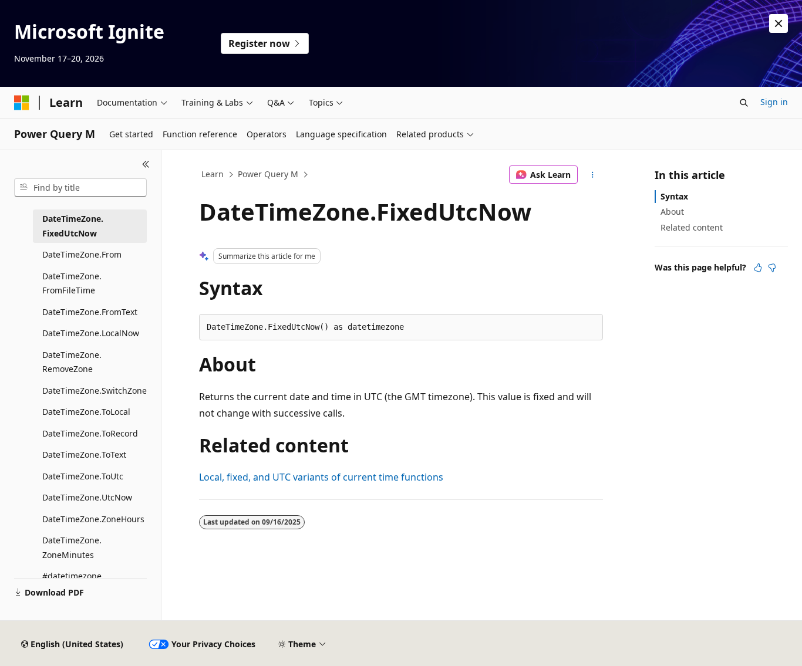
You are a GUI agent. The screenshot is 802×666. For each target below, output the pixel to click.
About (672, 211)
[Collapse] (146, 164)
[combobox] (80, 187)
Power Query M (268, 174)
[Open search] (744, 102)
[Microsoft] (21, 102)
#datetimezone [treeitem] (72, 576)
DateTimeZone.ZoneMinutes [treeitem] (72, 547)
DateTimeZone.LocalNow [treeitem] (90, 333)
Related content (692, 227)
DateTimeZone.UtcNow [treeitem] (87, 497)
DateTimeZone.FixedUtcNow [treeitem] (72, 226)
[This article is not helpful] (772, 268)
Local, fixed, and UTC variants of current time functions (321, 477)
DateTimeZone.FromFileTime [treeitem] (72, 283)
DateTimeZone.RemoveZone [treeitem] (72, 362)
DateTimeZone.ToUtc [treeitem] (82, 476)
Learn (212, 174)
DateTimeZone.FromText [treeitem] (89, 311)
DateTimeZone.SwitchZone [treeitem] (94, 390)
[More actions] (592, 174)
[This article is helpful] (758, 268)
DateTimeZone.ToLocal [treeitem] (86, 411)
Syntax (674, 196)
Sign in (774, 101)
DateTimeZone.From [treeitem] (82, 254)
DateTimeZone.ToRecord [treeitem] (90, 433)
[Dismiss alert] (778, 23)
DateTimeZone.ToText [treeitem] (84, 454)
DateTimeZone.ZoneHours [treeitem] (93, 519)
